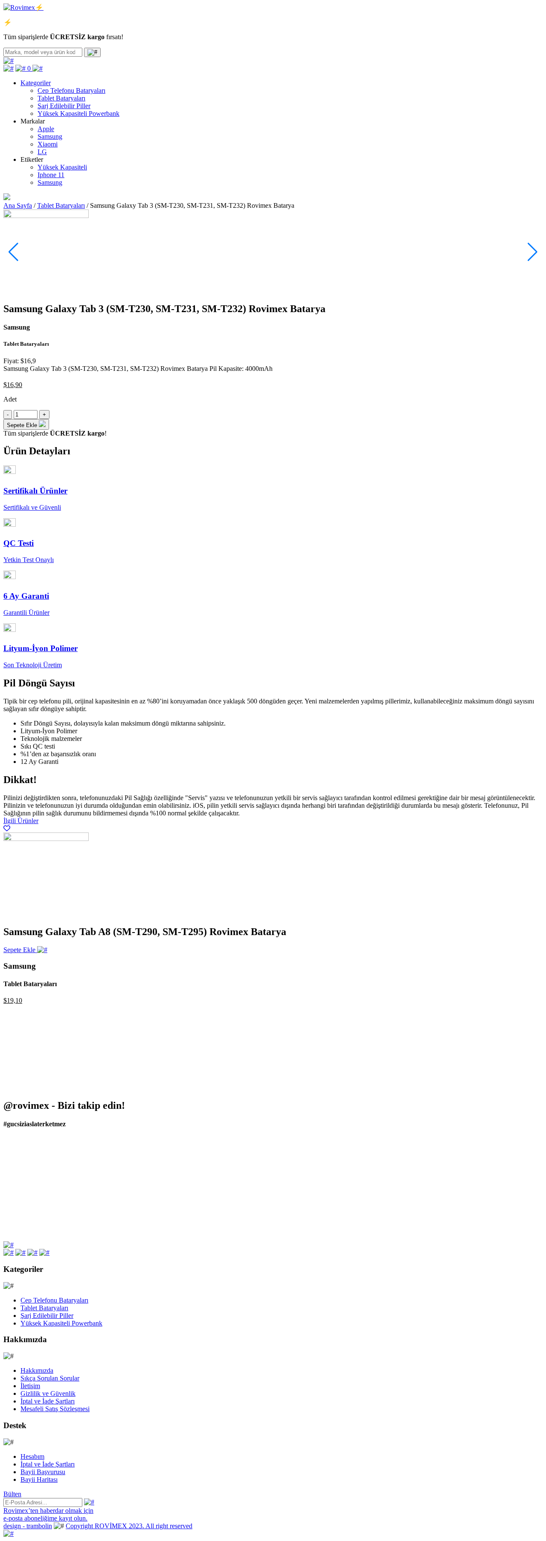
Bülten (12, 1494)
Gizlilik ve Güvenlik (48, 1393)
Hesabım (32, 1456)
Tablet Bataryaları (61, 98)
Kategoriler (35, 82)
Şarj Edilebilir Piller (64, 105)
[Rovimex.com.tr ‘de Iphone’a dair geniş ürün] (477, 1215)
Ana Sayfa (17, 205)
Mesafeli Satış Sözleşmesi (55, 1408)
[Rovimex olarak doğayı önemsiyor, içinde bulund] (477, 1165)
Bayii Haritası (39, 1479)
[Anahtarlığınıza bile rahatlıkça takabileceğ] (205, 1165)
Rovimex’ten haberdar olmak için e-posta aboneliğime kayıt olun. (48, 1514)
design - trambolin (27, 1526)
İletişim (30, 1385)
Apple (46, 128)
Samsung (50, 136)
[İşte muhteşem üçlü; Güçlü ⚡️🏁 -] (69, 1158)
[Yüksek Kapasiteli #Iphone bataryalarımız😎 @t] (341, 1216)
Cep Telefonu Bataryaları (71, 90)
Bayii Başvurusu (42, 1471)
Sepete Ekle (20, 949)
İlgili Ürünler (20, 820)
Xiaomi (48, 144)
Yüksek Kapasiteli (62, 167)
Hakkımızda (36, 1370)
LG (42, 151)
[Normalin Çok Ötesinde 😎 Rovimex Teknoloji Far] (205, 1212)
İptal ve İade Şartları (47, 1401)
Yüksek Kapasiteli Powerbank (78, 113)
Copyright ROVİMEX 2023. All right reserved (129, 1526)
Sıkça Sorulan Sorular (49, 1378)
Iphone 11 (51, 174)
